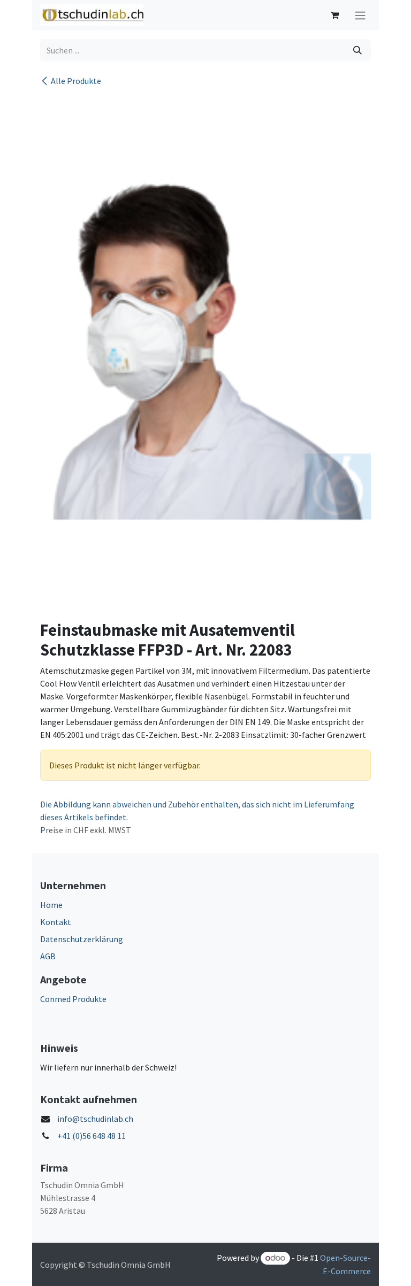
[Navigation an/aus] (360, 15)
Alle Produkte (76, 80)
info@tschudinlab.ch (95, 1118)
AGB (48, 956)
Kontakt (55, 922)
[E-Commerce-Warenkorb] (334, 15)
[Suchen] (357, 50)
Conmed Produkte (73, 999)
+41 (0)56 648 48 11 (91, 1135)
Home (51, 904)
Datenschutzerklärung (81, 939)
